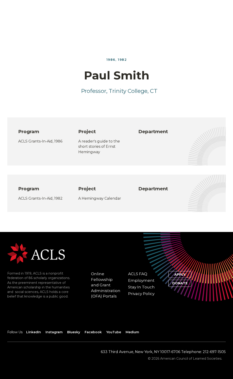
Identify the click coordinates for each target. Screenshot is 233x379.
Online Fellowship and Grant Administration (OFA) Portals (105, 285)
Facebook (93, 332)
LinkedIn (33, 332)
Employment (141, 280)
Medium (132, 332)
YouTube (113, 332)
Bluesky (73, 332)
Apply (179, 274)
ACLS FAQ (137, 274)
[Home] (36, 253)
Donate (179, 283)
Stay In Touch (141, 287)
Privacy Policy (141, 293)
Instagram (54, 332)
